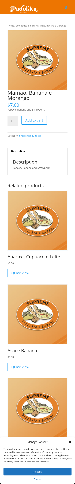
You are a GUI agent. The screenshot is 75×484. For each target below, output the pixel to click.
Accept (38, 471)
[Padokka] (23, 6)
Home (11, 25)
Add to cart (34, 120)
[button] (70, 442)
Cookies (37, 479)
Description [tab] (18, 151)
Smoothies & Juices (25, 25)
